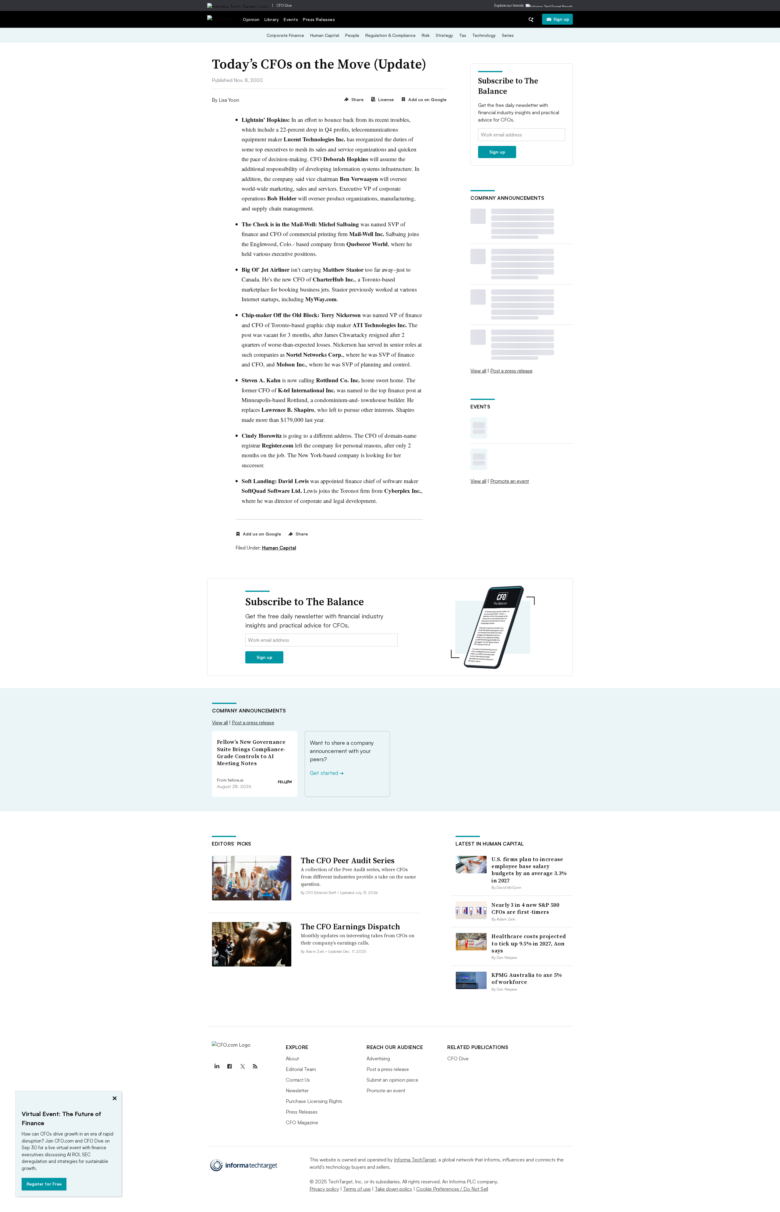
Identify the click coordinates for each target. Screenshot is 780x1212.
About (292, 1058)
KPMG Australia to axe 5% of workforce (526, 978)
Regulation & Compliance (390, 35)
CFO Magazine (302, 1122)
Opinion (251, 19)
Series (508, 35)
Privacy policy (324, 1189)
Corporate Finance (285, 35)
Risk (426, 35)
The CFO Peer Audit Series (348, 860)
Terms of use (357, 1189)
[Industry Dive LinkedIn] (216, 1066)
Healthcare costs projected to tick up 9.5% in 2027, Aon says (528, 943)
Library (271, 19)
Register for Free (44, 1183)
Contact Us (298, 1080)
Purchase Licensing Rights (314, 1101)
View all (478, 371)
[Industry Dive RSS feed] (255, 1066)
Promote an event (509, 481)
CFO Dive (284, 5)
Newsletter (297, 1090)
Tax (462, 35)
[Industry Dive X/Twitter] (242, 1066)
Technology (484, 35)
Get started (327, 772)
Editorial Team (301, 1069)
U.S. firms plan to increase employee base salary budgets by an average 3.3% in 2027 (529, 869)
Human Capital (324, 35)
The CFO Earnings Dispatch (350, 926)
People (352, 35)
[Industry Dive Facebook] (229, 1066)
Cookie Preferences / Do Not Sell (452, 1189)
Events (291, 19)
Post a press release (511, 371)
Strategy (444, 35)
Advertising (378, 1058)
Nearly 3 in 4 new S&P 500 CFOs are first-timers (525, 908)
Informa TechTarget (415, 1160)
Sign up (561, 19)
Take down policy (393, 1189)
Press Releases (319, 19)
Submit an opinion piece (392, 1080)
